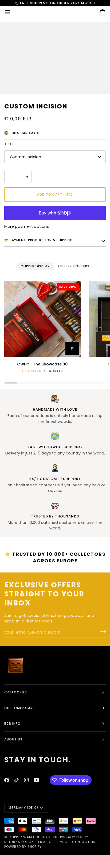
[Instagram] (26, 780)
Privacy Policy (74, 837)
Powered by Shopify (23, 846)
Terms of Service (52, 842)
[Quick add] (72, 348)
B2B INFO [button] (12, 723)
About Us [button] (13, 739)
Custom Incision (25, 156)
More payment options (26, 226)
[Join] (101, 631)
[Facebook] (6, 780)
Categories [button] (15, 692)
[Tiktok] (16, 780)
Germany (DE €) (23, 807)
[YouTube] (36, 780)
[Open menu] (12, 12)
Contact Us (84, 842)
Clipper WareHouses (28, 837)
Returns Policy (18, 842)
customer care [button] (19, 708)
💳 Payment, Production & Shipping (38, 240)
